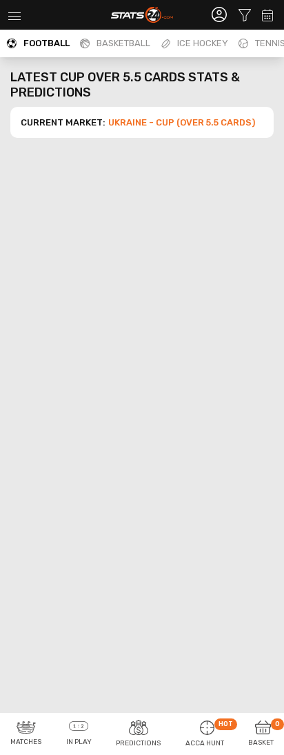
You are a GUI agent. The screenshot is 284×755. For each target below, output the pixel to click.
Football (46, 43)
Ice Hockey (202, 43)
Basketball (123, 43)
